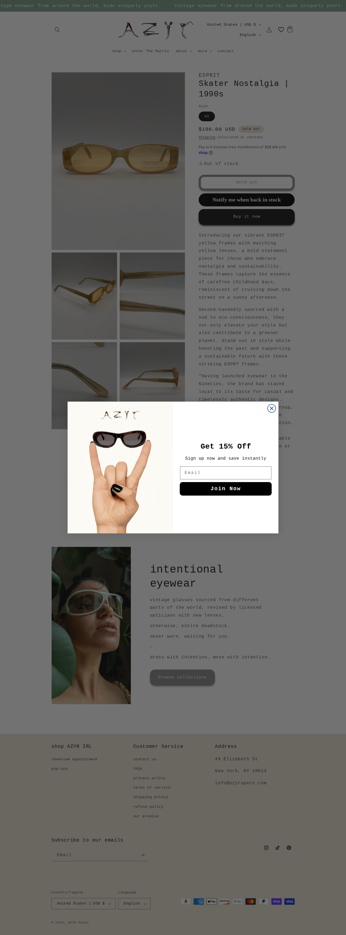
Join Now (226, 489)
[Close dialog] (272, 408)
